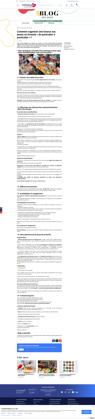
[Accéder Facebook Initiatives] (62, 392)
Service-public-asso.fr (39, 181)
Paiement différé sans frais (73, 403)
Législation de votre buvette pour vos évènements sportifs (47, 375)
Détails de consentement (5, 415)
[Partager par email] (1, 212)
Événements (29, 27)
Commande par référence (55, 401)
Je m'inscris (48, 394)
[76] (56, 340)
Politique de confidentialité (16, 415)
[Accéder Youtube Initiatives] (73, 392)
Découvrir (21, 349)
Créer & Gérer (67, 45)
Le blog (34, 403)
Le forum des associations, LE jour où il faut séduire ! (67, 375)
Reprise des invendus (72, 401)
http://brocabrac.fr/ (22, 330)
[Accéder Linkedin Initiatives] (77, 392)
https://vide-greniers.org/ (23, 327)
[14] (60, 340)
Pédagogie (51, 23)
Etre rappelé (32, 392)
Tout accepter (86, 410)
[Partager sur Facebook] (1, 208)
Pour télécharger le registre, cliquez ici (26, 155)
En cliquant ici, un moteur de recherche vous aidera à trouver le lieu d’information (37, 130)
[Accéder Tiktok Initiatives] (69, 392)
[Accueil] (16, 1)
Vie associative (39, 23)
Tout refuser (86, 413)
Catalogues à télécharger (55, 403)
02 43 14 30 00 (22, 1)
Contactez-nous (32, 389)
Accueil (18, 27)
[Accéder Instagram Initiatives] (65, 392)
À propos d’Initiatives (20, 401)
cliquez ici (53, 212)
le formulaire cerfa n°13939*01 (29, 116)
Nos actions (25, 23)
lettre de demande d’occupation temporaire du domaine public (46, 118)
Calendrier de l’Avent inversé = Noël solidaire (26, 375)
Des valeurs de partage (20, 403)
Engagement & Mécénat (69, 49)
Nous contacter (36, 401)
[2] (53, 340)
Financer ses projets (68, 46)
